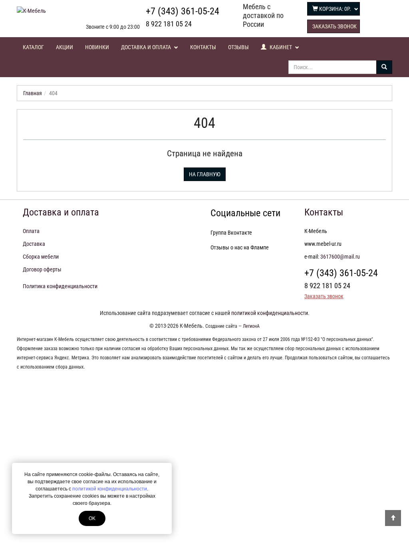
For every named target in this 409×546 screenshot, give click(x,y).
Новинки (97, 47)
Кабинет (280, 47)
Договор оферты (42, 269)
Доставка (34, 244)
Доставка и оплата (146, 47)
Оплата (31, 231)
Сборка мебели (41, 256)
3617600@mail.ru (340, 256)
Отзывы (238, 47)
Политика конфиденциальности (60, 286)
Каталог (33, 47)
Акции (64, 47)
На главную (204, 174)
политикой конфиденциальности (109, 489)
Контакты (203, 47)
